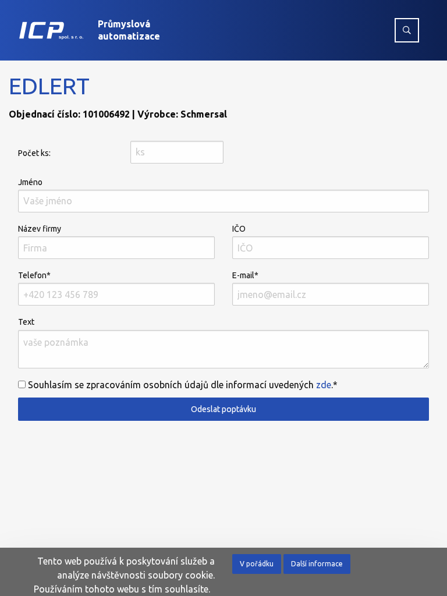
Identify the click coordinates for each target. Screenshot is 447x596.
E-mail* (245, 275)
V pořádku (257, 563)
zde (323, 384)
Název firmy (39, 228)
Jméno (30, 182)
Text (26, 322)
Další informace (317, 563)
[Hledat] (407, 30)
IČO (239, 228)
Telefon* (34, 275)
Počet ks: (34, 153)
